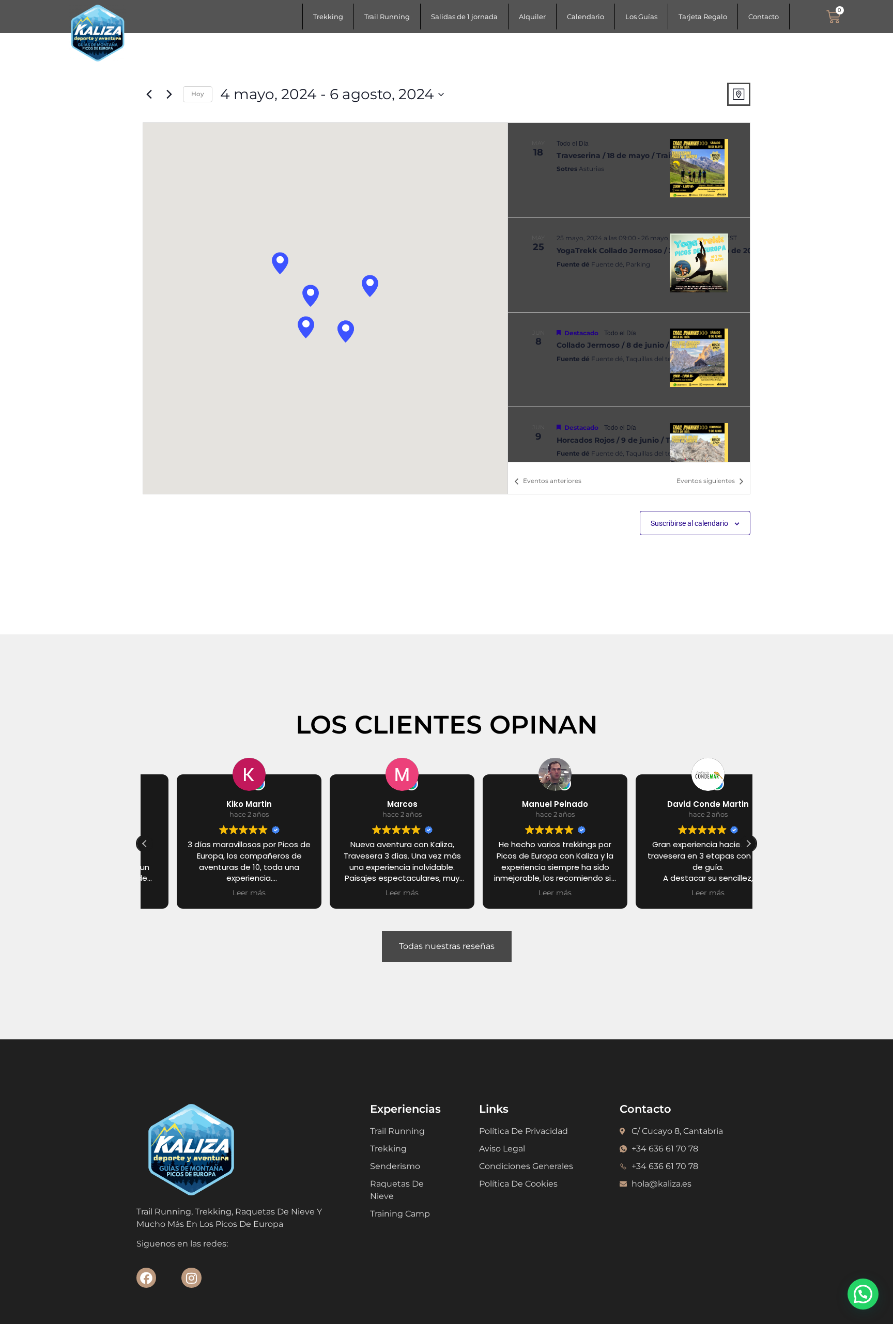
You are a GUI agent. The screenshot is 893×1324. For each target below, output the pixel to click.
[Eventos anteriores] (149, 94)
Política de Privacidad (523, 1131)
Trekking (328, 16)
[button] (280, 263)
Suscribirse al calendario (689, 523)
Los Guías (641, 16)
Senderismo (395, 1166)
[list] (628, 292)
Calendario (585, 16)
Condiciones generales (526, 1166)
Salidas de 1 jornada (464, 16)
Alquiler (532, 16)
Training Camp (400, 1214)
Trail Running (387, 16)
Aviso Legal (502, 1149)
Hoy (197, 94)
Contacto (763, 16)
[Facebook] (146, 1277)
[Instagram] (191, 1277)
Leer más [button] (217, 893)
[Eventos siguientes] (169, 94)
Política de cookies (518, 1184)
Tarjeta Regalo (703, 16)
